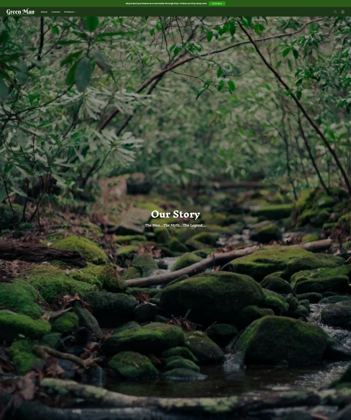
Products (69, 11)
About (44, 11)
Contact (56, 11)
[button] (217, 4)
